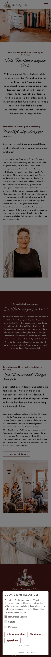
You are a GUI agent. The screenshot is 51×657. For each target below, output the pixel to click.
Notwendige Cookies (17, 617)
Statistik (11, 622)
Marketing (12, 627)
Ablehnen (35, 634)
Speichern (12, 641)
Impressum (19, 652)
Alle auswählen (16, 634)
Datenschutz (31, 652)
